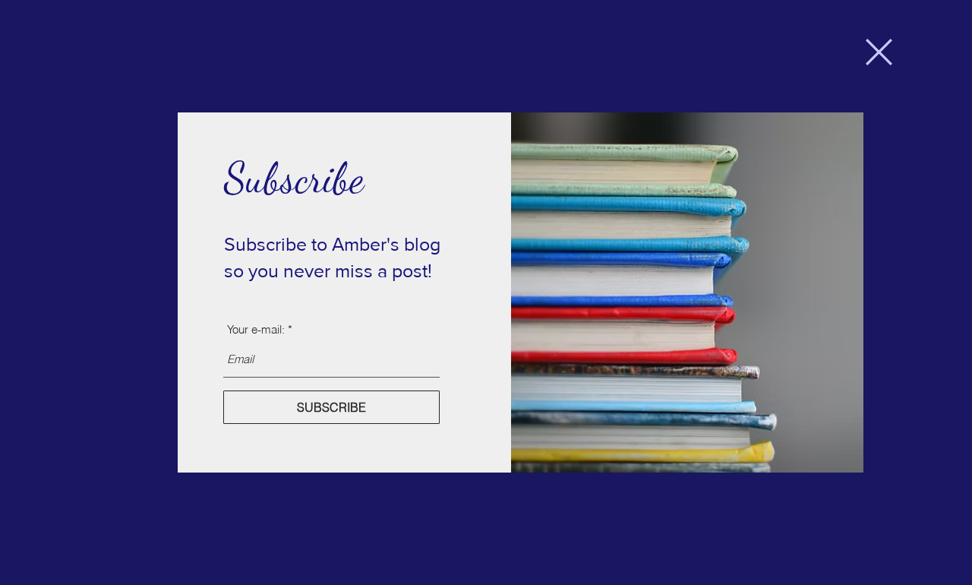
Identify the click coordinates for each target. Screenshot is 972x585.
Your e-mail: (256, 329)
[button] (879, 52)
